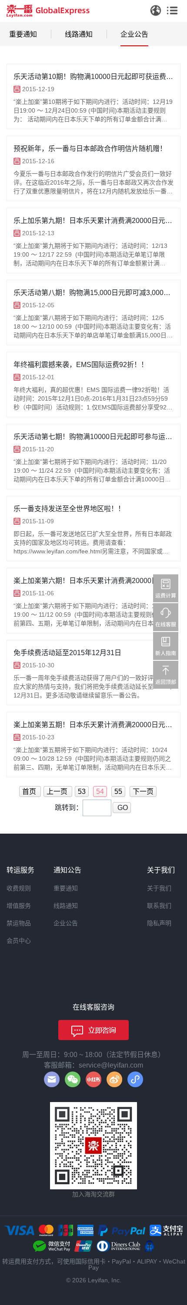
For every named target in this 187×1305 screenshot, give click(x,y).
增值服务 (19, 905)
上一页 (58, 791)
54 (100, 791)
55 (118, 791)
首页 (30, 791)
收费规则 (19, 888)
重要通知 (23, 34)
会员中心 (19, 940)
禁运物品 (19, 923)
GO (122, 807)
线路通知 (79, 34)
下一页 (143, 791)
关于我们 (159, 888)
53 (82, 791)
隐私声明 (159, 923)
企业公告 (134, 34)
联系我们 (159, 905)
